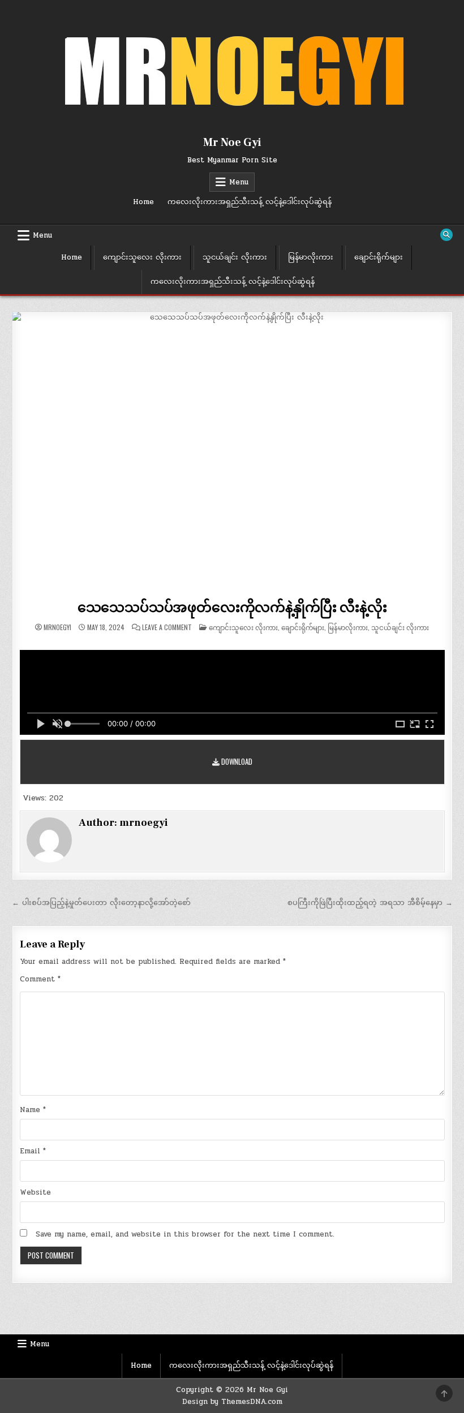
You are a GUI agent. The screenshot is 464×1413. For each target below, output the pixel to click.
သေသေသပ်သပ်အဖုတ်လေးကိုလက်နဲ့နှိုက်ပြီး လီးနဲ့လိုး (232, 608)
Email (33, 1151)
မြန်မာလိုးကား (310, 257)
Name (33, 1109)
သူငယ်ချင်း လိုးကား (235, 257)
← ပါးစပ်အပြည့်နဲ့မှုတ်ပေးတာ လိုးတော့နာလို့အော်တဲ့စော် (101, 902)
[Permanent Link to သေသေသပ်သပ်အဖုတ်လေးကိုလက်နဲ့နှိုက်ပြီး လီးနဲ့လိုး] (232, 453)
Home (143, 202)
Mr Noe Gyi (232, 142)
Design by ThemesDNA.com (232, 1401)
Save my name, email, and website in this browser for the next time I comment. (185, 1234)
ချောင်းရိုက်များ (378, 257)
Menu (238, 182)
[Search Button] (446, 235)
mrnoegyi (57, 627)
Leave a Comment (167, 627)
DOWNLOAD (236, 761)
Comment (40, 979)
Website (35, 1192)
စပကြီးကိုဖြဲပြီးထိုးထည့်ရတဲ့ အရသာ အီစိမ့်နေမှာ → (370, 902)
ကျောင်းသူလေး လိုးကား (142, 257)
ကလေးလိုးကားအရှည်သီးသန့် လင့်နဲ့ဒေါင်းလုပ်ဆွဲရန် (249, 202)
